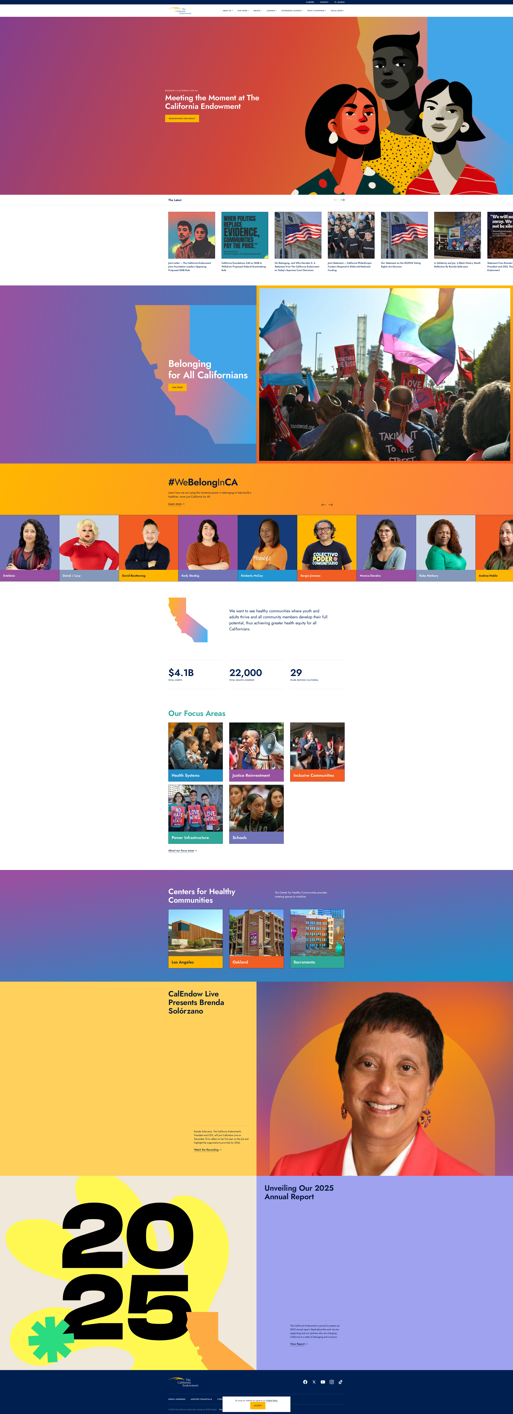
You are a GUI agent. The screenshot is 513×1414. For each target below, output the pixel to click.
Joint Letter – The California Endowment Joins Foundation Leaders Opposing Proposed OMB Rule (189, 266)
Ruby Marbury (428, 575)
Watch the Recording (206, 1150)
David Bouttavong (133, 575)
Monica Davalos (370, 575)
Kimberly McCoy (252, 575)
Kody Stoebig (190, 575)
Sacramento (306, 940)
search (341, 2)
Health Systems (187, 753)
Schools (242, 819)
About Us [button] (227, 10)
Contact (324, 2)
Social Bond (337, 10)
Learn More (179, 774)
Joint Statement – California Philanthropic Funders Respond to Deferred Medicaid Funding (350, 266)
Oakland (242, 940)
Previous (336, 200)
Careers (310, 2)
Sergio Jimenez (310, 575)
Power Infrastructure (192, 819)
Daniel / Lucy (72, 575)
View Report (297, 1344)
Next (342, 200)
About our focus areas (181, 850)
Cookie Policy (272, 1400)
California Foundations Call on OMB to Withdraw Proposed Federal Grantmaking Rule (243, 266)
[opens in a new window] (305, 1382)
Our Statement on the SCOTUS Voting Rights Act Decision (401, 264)
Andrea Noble (488, 575)
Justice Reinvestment (253, 757)
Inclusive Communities (316, 753)
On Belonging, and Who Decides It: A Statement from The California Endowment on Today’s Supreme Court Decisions (297, 266)
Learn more (175, 504)
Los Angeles (185, 940)
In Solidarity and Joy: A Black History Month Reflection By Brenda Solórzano (457, 264)
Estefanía (9, 575)
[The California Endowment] (183, 1381)
